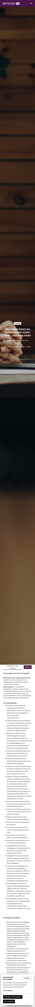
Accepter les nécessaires (12, 997)
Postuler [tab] (27, 667)
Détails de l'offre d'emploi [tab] (12, 667)
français (17, 323)
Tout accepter (9, 1001)
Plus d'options (7, 990)
